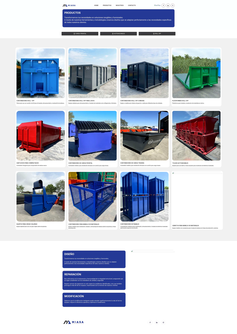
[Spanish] (159, 5)
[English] (155, 5)
